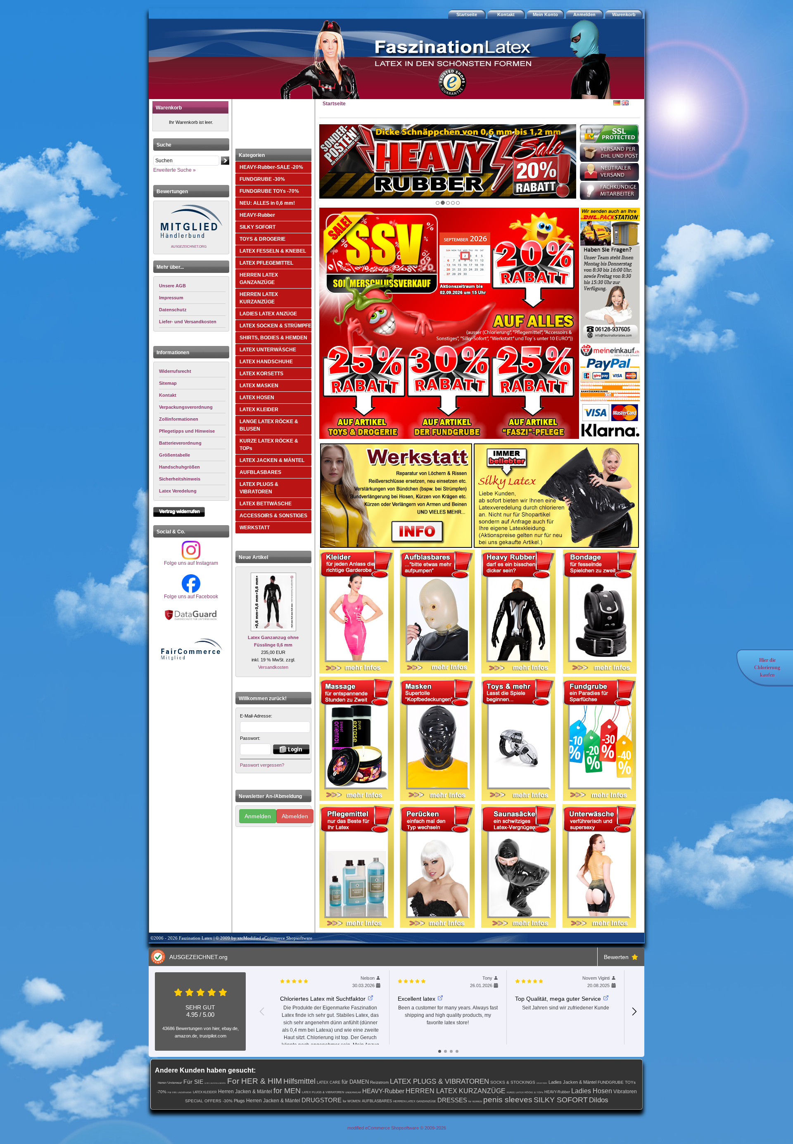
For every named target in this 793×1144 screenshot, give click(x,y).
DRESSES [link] (452, 1100)
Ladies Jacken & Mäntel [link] (572, 1082)
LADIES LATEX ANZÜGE (268, 314)
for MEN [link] (287, 1091)
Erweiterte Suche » (174, 170)
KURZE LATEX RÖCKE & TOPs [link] (525, 1092)
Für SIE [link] (193, 1081)
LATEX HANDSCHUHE (266, 362)
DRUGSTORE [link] (542, 1083)
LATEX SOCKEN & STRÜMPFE (275, 326)
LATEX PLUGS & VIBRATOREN (259, 488)
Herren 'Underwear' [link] (170, 1082)
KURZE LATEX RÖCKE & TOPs (269, 444)
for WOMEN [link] (352, 1101)
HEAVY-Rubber (257, 215)
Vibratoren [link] (625, 1091)
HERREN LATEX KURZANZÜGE (259, 298)
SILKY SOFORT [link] (561, 1100)
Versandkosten (273, 667)
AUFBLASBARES (260, 472)
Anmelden (258, 816)
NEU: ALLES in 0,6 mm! (267, 203)
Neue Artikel (253, 557)
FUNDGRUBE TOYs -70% (269, 191)
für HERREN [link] (475, 1101)
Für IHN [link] (172, 1092)
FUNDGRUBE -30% (262, 179)
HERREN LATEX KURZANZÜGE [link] (456, 1090)
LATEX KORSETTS (261, 374)
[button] (625, 14)
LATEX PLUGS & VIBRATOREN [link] (439, 1081)
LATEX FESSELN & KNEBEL (273, 251)
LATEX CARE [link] (328, 1082)
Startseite (334, 104)
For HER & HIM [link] (254, 1081)
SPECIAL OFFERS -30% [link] (209, 1101)
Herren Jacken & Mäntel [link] (245, 1091)
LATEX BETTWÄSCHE (266, 504)
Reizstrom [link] (379, 1082)
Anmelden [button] (584, 14)
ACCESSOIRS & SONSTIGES (273, 516)
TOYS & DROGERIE (262, 239)
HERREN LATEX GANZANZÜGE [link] (414, 1101)
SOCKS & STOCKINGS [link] (512, 1082)
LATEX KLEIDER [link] (205, 1092)
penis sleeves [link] (507, 1099)
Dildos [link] (598, 1100)
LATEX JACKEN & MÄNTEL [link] (215, 1083)
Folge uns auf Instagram (191, 563)
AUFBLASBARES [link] (377, 1101)
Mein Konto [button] (545, 14)
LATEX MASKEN (259, 385)
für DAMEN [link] (355, 1082)
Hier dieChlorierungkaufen (767, 667)
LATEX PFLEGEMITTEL (266, 263)
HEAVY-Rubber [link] (383, 1090)
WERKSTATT (255, 528)
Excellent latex (416, 998)
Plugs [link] (239, 1100)
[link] (192, 371)
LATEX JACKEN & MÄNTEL (272, 460)
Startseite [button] (466, 14)
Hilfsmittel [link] (299, 1081)
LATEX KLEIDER (259, 409)
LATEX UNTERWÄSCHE (268, 350)
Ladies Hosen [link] (591, 1090)
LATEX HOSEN (257, 397)
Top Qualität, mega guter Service (558, 998)
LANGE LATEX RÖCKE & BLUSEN (269, 425)
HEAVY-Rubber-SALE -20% (271, 167)
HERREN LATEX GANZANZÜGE (259, 278)
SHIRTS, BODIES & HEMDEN (273, 338)
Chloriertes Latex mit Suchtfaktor (323, 998)
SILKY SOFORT (257, 227)
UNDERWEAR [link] (185, 1092)
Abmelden (295, 816)
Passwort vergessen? (262, 765)
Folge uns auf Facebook (191, 596)
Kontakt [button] (506, 14)
